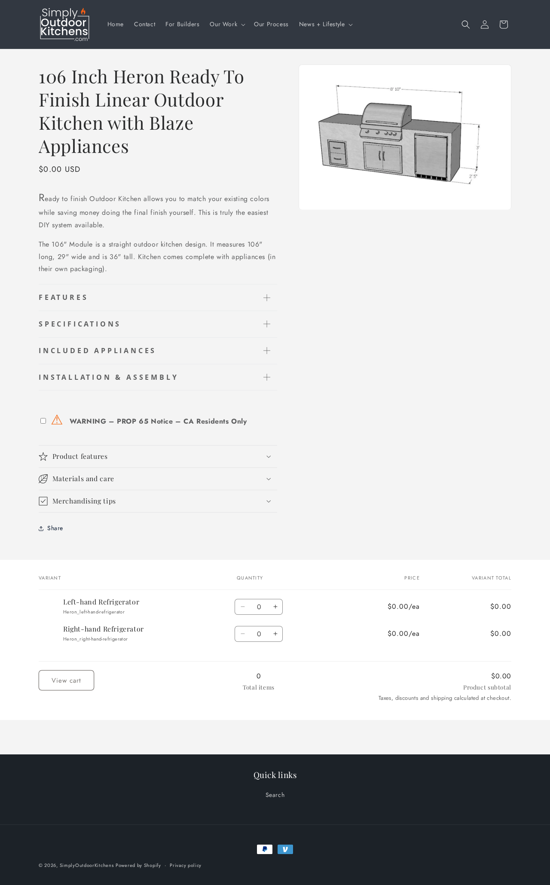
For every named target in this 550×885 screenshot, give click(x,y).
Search (275, 794)
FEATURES (63, 297)
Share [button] (55, 528)
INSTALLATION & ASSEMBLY (108, 377)
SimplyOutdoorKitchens (87, 865)
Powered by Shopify (138, 865)
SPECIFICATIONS (80, 324)
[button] (227, 24)
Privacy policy (186, 864)
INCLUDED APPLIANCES (97, 350)
